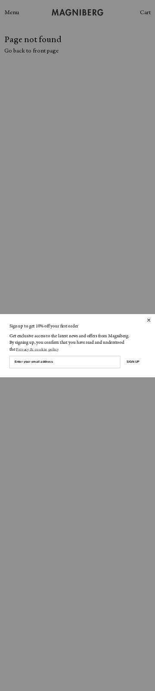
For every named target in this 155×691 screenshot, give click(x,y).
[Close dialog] (149, 320)
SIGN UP (133, 361)
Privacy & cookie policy (37, 349)
